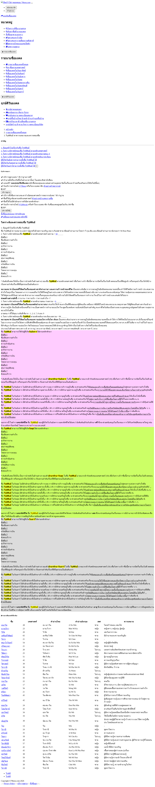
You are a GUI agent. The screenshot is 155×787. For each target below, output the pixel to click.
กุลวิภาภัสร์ (6, 750)
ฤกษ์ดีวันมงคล (8, 97)
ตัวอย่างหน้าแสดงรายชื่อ (42, 198)
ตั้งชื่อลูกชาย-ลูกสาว (14, 35)
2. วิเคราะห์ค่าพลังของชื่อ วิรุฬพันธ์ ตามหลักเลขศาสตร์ (24, 151)
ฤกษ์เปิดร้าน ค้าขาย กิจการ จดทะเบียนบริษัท (24, 124)
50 (57, 234)
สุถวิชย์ (4, 754)
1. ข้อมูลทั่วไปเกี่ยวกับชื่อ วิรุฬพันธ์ (15, 148)
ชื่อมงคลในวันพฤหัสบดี (17, 86)
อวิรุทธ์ (4, 733)
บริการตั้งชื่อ (6, 211)
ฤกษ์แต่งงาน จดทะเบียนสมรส (20, 115)
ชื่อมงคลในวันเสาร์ (16, 92)
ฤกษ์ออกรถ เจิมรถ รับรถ (18, 112)
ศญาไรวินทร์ (6, 643)
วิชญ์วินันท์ (6, 757)
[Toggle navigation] (32, 3)
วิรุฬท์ (8, 773)
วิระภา (4, 650)
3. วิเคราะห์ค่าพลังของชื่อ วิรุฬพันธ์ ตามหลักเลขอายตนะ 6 (25, 154)
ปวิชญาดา (5, 646)
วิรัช (3, 632)
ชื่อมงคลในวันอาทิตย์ (17, 70)
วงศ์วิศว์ (4, 688)
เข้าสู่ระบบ (10, 11)
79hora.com (25, 2)
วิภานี (3, 729)
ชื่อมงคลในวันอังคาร (16, 77)
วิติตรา (4, 653)
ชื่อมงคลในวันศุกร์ (15, 89)
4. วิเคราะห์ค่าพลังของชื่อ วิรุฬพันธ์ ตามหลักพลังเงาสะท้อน (26, 157)
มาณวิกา (5, 629)
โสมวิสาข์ (5, 709)
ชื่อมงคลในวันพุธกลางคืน (18, 83)
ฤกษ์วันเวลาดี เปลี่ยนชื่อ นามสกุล (22, 121)
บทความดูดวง (13, 47)
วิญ (2, 726)
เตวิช (3, 685)
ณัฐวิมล (4, 761)
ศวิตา (3, 692)
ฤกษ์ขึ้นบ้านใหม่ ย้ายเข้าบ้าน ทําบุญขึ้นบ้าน (26, 118)
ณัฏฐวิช (4, 721)
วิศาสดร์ (4, 664)
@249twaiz (23, 204)
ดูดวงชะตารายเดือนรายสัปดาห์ (21, 41)
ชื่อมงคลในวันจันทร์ (16, 74)
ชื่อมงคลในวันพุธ (15, 80)
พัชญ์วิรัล (5, 657)
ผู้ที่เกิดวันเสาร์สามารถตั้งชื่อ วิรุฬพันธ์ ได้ (18, 166)
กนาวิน (4, 681)
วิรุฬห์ (8, 776)
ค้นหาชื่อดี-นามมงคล (17, 32)
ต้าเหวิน (4, 671)
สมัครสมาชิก (11, 7)
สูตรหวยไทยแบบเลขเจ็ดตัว (19, 44)
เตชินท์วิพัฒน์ (7, 636)
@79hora (22, 186)
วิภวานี (4, 667)
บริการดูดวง (6, 192)
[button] (8, 16)
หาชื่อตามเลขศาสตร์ (16, 67)
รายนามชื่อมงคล (9, 52)
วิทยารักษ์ (5, 678)
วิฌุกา (3, 736)
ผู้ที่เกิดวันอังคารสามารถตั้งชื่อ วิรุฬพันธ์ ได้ (19, 160)
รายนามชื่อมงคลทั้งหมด (18, 64)
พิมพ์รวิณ (5, 674)
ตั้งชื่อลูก (33, 784)
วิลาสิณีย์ (5, 743)
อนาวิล (4, 625)
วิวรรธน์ (4, 660)
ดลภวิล (4, 705)
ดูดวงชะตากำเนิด (15, 38)
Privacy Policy (9, 784)
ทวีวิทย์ (4, 700)
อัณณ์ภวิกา (6, 747)
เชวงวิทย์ (5, 740)
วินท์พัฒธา (5, 695)
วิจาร (3, 639)
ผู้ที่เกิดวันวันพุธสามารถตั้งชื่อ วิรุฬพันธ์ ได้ (18, 163)
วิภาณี (4, 768)
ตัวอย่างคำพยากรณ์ (52, 186)
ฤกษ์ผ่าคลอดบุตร (14, 109)
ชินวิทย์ (4, 765)
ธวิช (3, 716)
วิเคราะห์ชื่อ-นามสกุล (17, 28)
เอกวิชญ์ (4, 712)
